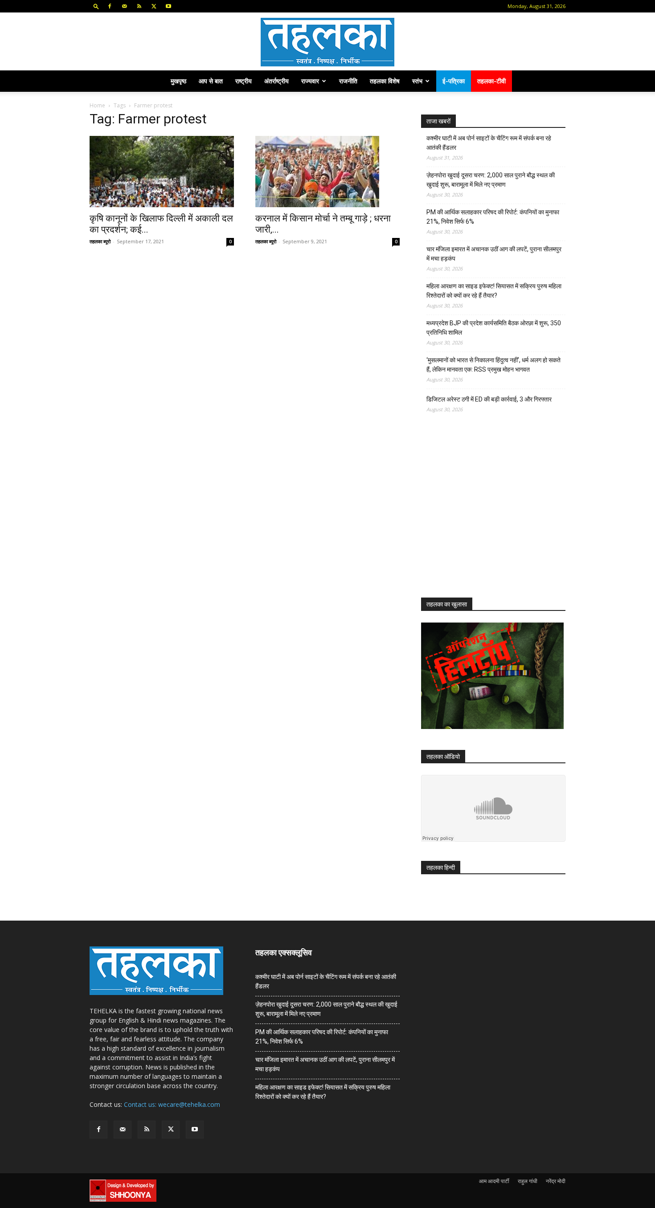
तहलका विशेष (385, 81)
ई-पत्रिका (453, 81)
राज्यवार (310, 81)
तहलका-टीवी (491, 81)
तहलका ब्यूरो (100, 241)
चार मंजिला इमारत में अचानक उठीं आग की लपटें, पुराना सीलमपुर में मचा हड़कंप (493, 254)
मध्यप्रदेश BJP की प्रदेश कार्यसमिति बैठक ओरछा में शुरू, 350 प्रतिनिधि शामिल (493, 327)
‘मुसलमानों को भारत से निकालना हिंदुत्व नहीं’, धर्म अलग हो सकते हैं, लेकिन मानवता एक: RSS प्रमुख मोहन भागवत (493, 364)
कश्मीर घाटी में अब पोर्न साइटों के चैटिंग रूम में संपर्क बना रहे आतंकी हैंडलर (488, 143)
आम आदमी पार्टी (494, 1181)
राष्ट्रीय (243, 81)
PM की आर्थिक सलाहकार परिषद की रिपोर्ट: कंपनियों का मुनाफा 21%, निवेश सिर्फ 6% (492, 217)
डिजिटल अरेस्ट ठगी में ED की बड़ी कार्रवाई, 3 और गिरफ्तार (489, 399)
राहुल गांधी (527, 1181)
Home (97, 105)
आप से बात (211, 81)
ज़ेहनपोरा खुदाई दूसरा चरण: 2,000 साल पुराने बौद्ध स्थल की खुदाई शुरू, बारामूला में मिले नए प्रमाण (490, 180)
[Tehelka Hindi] (327, 42)
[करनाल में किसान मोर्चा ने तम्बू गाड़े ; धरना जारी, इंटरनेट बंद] (327, 171)
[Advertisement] (488, 513)
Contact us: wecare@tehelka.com (172, 1104)
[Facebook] (109, 6)
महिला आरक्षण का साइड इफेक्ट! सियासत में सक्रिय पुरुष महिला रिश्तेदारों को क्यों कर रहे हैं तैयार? (493, 291)
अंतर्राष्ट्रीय (276, 81)
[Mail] (124, 6)
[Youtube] (168, 6)
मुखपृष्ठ (178, 81)
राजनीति (348, 81)
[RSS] (139, 6)
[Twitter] (153, 6)
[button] (96, 6)
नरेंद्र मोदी (555, 1181)
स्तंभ (417, 81)
